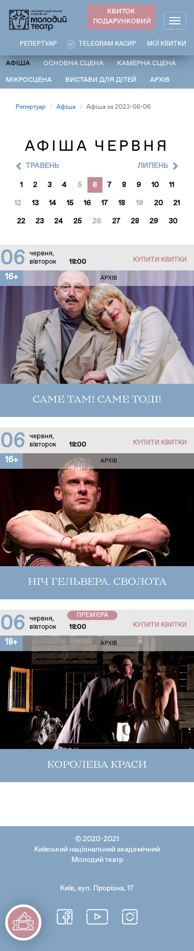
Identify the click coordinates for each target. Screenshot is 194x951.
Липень (153, 165)
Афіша (18, 63)
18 (121, 203)
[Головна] (38, 19)
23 (40, 221)
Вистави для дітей (101, 80)
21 (176, 203)
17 (104, 203)
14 (52, 203)
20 (158, 203)
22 (21, 221)
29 (154, 221)
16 (87, 203)
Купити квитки (160, 260)
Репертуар (31, 107)
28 (135, 221)
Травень (42, 165)
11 (171, 185)
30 (173, 221)
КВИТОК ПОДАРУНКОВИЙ (122, 16)
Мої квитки (166, 44)
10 (155, 185)
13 (35, 203)
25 (77, 221)
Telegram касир (107, 44)
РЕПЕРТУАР (38, 44)
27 (116, 221)
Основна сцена (73, 63)
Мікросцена (29, 80)
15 (70, 203)
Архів (160, 80)
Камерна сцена (146, 63)
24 (58, 221)
